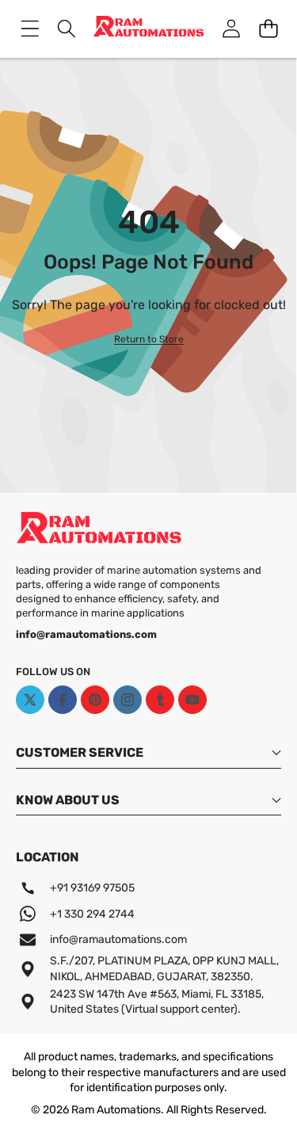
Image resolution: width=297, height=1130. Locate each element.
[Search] (67, 29)
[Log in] (231, 29)
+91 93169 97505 (92, 888)
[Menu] (30, 29)
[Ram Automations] (148, 29)
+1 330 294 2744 (92, 914)
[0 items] (268, 29)
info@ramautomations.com (118, 939)
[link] (149, 339)
